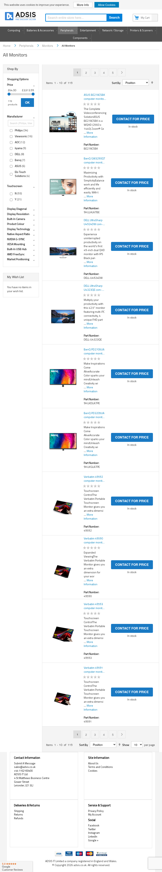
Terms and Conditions (100, 767)
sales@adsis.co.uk (24, 767)
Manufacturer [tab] (15, 116)
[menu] (81, 34)
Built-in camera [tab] (16, 218)
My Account (94, 814)
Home (7, 46)
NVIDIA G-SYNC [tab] (16, 239)
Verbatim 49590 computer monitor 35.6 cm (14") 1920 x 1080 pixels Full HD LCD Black (94, 540)
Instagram (94, 833)
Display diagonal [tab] (17, 208)
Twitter (92, 829)
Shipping (19, 811)
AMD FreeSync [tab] (15, 254)
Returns (18, 814)
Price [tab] (10, 84)
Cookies (92, 771)
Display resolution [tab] (18, 213)
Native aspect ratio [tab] (18, 233)
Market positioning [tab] (18, 259)
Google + (93, 840)
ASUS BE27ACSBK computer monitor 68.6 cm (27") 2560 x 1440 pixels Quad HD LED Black (95, 97)
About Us (93, 763)
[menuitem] (14, 30)
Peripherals (26, 46)
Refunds (18, 818)
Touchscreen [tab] (14, 185)
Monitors (48, 46)
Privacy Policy (96, 811)
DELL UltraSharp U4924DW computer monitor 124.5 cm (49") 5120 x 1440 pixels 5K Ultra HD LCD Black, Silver (94, 222)
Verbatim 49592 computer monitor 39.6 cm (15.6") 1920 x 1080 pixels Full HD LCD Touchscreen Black (94, 479)
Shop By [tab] (12, 69)
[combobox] (83, 18)
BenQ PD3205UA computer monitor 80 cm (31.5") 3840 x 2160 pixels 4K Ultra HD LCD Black (94, 415)
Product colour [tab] (15, 223)
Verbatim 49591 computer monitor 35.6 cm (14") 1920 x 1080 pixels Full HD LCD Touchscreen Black (94, 670)
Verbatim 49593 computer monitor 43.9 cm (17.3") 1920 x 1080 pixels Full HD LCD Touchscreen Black (94, 606)
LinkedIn (92, 836)
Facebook (93, 825)
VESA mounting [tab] (16, 244)
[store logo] (21, 16)
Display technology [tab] (18, 228)
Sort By (116, 83)
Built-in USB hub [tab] (17, 248)
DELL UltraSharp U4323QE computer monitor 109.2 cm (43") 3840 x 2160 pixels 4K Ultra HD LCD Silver (94, 288)
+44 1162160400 (23, 771)
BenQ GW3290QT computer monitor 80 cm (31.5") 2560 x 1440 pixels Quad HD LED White (94, 160)
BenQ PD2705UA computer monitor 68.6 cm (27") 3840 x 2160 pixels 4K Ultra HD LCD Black (94, 351)
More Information (90, 134)
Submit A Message (24, 763)
